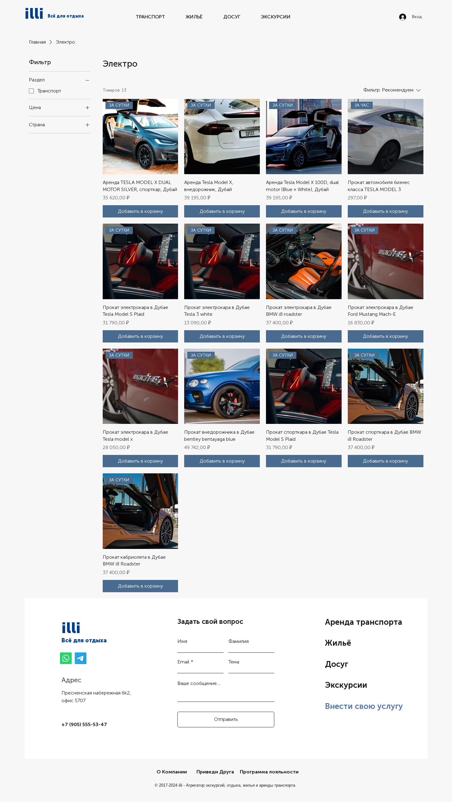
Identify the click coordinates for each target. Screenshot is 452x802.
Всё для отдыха (84, 640)
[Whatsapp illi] (66, 658)
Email (183, 661)
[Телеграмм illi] (80, 658)
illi (34, 13)
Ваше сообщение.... (198, 683)
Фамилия (238, 641)
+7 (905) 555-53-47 (84, 724)
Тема (233, 661)
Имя (182, 641)
